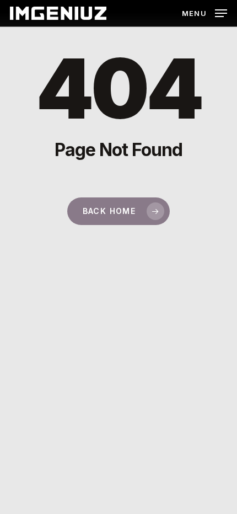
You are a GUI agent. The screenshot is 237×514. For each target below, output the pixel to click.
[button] (204, 12)
